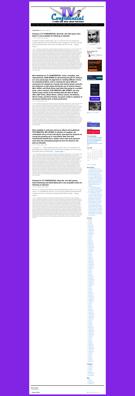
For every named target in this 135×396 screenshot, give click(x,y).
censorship (73, 200)
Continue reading (60, 151)
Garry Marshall (65, 203)
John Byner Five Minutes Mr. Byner (72, 58)
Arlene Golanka (62, 199)
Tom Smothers (41, 216)
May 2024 (90, 255)
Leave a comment (36, 70)
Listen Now (63, 25)
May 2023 (90, 272)
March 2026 (90, 225)
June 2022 (90, 288)
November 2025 (91, 230)
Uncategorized (91, 375)
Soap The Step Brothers (46, 68)
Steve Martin (71, 213)
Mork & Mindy (75, 209)
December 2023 (91, 262)
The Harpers (72, 214)
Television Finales (43, 214)
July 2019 (90, 337)
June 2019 (90, 338)
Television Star (67, 49)
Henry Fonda (35, 53)
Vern (50, 216)
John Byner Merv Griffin (41, 63)
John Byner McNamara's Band (68, 61)
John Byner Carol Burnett (52, 56)
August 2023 (90, 268)
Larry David (37, 207)
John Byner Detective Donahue (41, 57)
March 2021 (90, 309)
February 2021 (91, 310)
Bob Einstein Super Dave (70, 50)
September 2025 (91, 233)
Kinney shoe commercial (71, 206)
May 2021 (90, 306)
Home (33, 25)
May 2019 (90, 340)
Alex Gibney (45, 199)
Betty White (73, 199)
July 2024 (90, 253)
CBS (69, 200)
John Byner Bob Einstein (66, 54)
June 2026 (90, 220)
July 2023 (90, 269)
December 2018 (91, 347)
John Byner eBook (40, 58)
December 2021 (91, 296)
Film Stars (50, 49)
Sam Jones (66, 211)
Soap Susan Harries (36, 68)
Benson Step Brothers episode (43, 50)
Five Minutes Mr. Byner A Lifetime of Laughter (72, 51)
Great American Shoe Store (42, 204)
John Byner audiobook (71, 53)
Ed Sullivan (44, 51)
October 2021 (90, 299)
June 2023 (90, 271)
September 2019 (91, 334)
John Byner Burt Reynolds (41, 56)
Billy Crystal (38, 200)
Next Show (55, 103)
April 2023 (90, 274)
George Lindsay (72, 203)
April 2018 (90, 358)
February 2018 (91, 361)
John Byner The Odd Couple (70, 65)
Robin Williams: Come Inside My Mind (50, 211)
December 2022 (91, 279)
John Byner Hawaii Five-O (71, 60)
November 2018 (91, 348)
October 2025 (90, 232)
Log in (89, 379)
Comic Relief (35, 202)
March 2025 (90, 241)
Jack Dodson (35, 206)
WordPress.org (91, 383)
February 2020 (91, 327)
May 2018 (90, 357)
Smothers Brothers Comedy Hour (61, 213)
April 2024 (90, 257)
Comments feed (91, 382)
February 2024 (91, 260)
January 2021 (90, 312)
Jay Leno (47, 206)
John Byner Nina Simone (62, 63)
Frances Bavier (58, 203)
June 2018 (90, 355)
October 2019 (90, 333)
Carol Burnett (56, 200)
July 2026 (90, 219)
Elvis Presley (49, 51)
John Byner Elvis (61, 58)
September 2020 (91, 317)
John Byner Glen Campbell (49, 60)
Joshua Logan (52, 206)
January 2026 (90, 227)
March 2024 (90, 258)
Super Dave (76, 213)
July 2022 (90, 286)
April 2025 (90, 240)
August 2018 (90, 352)
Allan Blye (77, 49)
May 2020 (90, 323)
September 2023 (91, 267)
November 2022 (91, 281)
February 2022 (91, 293)
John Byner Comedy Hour (63, 56)
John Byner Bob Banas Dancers (53, 54)
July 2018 (90, 354)
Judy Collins (58, 206)
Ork (43, 210)
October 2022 (90, 282)
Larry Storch (43, 207)
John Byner (63, 53)
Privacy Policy (94, 25)
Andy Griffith (50, 199)
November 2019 (91, 331)
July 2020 (90, 320)
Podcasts (55, 49)
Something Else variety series (58, 68)
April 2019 (90, 341)
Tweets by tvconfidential (91, 164)
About (53, 25)
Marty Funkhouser (47, 209)
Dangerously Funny (52, 202)
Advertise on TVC (78, 25)
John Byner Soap (43, 64)
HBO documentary (65, 204)
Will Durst (68, 216)
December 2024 (91, 246)
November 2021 (91, 298)
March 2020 (90, 326)
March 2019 (90, 342)
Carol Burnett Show (64, 200)
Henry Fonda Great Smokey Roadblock (46, 53)
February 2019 (91, 344)
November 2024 (91, 247)
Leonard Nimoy (54, 207)
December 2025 (91, 229)
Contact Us (70, 25)
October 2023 (90, 265)
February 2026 (91, 226)
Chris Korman (79, 200)
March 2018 (90, 359)
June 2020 (90, 321)
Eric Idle (37, 203)
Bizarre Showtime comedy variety (57, 50)
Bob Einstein (43, 200)
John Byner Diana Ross (54, 57)
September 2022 (91, 284)
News (38, 25)
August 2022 (90, 285)
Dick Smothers (74, 202)
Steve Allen (67, 68)
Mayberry (53, 209)
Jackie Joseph (41, 206)
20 (88, 156)
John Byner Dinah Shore (64, 57)
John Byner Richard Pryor (74, 63)
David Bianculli (60, 202)
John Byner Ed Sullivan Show (51, 58)
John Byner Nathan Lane (51, 63)
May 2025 (90, 239)
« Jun (88, 160)
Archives (58, 25)
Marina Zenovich (39, 209)
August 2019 (90, 335)
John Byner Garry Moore (37, 60)
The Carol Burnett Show (52, 214)
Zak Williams (73, 216)
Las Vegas (48, 207)
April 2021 (90, 307)
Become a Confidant (45, 25)
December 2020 (91, 313)
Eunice (41, 203)
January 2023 (90, 278)
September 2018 (91, 351)
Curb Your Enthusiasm (43, 202)
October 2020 (90, 316)
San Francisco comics (74, 211)
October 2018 (90, 350)
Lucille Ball (75, 207)
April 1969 (56, 199)
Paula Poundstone (54, 210)
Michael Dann (66, 209)
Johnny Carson (55, 67)
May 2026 (90, 222)
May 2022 (90, 289)
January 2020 (90, 328)
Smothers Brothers (49, 213)
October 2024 (90, 248)
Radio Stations (60, 49)
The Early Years (61, 214)
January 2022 (90, 295)
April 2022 (90, 291)
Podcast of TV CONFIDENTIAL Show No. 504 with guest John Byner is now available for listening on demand (56, 35)
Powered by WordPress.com (94, 392)
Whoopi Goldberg (62, 216)
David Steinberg (67, 202)
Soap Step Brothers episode (75, 67)
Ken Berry (64, 206)
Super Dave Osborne (74, 68)
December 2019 (91, 330)
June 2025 (90, 237)
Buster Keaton (50, 200)
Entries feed (90, 380)
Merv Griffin (66, 67)
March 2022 (90, 292)
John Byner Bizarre (42, 54)
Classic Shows (45, 49)
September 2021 (91, 300)
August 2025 (90, 234)
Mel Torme (61, 67)
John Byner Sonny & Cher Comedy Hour (68, 64)
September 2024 (91, 250)
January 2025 (90, 244)
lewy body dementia (68, 207)
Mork (70, 209)
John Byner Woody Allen (46, 67)
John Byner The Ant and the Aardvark (56, 65)
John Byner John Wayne (46, 61)
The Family (67, 214)
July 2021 (90, 303)
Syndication (86, 25)
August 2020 (90, 319)
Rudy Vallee (61, 211)
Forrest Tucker (52, 203)
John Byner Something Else (53, 64)
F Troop (44, 203)
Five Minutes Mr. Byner (57, 51)
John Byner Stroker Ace (43, 65)
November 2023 (91, 264)
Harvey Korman (57, 204)
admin (46, 38)
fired (48, 203)
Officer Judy (39, 210)
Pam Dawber (47, 210)
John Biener (58, 53)
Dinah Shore (38, 51)
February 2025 (91, 243)
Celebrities (39, 49)
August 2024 (90, 251)
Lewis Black (60, 207)
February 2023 (91, 276)
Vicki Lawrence (54, 216)
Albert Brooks (39, 199)
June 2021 (90, 305)
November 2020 (91, 314)
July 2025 (90, 236)
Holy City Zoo (78, 204)
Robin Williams (62, 210)
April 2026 (90, 223)
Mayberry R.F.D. (59, 209)
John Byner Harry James (60, 60)
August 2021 (90, 302)
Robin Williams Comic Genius (72, 210)
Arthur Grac (68, 199)
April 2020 (90, 324)
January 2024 (90, 261)
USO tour (46, 216)
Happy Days (51, 204)
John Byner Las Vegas (56, 61)
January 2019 (90, 345)
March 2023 (90, 275)
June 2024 (90, 254)
